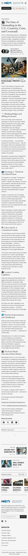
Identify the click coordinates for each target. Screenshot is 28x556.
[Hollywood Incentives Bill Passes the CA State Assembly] (18, 482)
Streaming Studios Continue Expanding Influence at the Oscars (5, 489)
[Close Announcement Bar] (26, 8)
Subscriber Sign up (6, 530)
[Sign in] (26, 3)
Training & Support (6, 535)
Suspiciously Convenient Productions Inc (13, 402)
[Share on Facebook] (4, 422)
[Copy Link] (16, 422)
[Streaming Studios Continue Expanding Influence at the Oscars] (6, 482)
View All (21, 474)
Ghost (25, 552)
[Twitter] (6, 521)
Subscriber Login (5, 532)
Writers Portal (4, 542)
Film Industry (5, 19)
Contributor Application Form (8, 537)
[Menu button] (2, 3)
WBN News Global (10, 552)
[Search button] (22, 3)
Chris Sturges (14, 49)
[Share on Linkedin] (12, 422)
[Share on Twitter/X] (8, 422)
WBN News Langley (15, 50)
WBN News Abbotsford (16, 52)
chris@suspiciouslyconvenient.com (16, 405)
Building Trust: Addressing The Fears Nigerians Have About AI (9, 451)
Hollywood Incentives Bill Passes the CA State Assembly (17, 489)
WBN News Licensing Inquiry (8, 540)
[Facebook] (2, 521)
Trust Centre (4, 545)
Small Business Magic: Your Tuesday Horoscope (18, 464)
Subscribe (23, 516)
